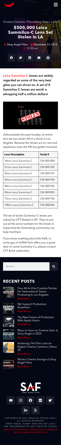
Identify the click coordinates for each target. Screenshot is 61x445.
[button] (11, 58)
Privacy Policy (38, 429)
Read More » (24, 299)
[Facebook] (30, 400)
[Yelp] (35, 410)
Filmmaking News (38, 22)
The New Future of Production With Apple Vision (35, 319)
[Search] (53, 266)
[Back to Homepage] (8, 5)
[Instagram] (21, 400)
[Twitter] (50, 400)
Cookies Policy (40, 432)
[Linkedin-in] (26, 410)
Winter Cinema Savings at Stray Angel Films (36, 361)
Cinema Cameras (14, 22)
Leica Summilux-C (15, 75)
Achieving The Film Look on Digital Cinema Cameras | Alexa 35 (37, 346)
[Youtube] (11, 400)
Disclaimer (24, 432)
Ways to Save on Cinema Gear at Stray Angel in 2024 (37, 332)
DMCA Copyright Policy (16, 429)
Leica (54, 22)
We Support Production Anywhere (31, 306)
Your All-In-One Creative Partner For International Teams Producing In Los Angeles (37, 291)
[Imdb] (40, 400)
